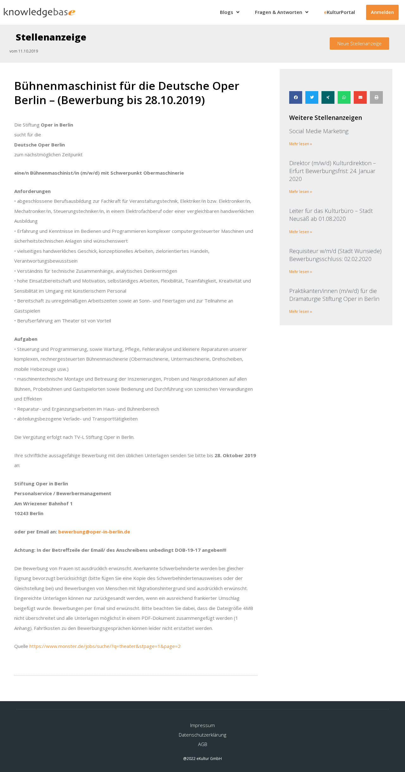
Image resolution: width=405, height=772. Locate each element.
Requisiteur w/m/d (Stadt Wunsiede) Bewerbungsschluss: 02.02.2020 (335, 255)
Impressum (202, 725)
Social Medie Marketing (318, 131)
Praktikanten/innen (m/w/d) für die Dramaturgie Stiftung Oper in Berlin (334, 294)
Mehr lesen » (300, 143)
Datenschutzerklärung (202, 735)
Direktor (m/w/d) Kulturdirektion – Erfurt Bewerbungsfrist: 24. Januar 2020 (332, 171)
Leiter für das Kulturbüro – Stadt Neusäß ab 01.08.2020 (331, 214)
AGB (202, 744)
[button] (359, 43)
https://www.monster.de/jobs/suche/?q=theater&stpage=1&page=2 (105, 646)
